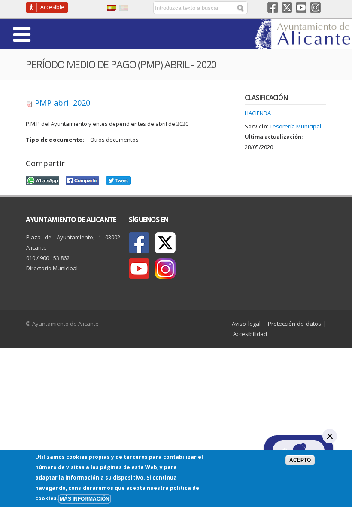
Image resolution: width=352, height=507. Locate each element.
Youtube (301, 7)
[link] (303, 43)
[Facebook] (139, 242)
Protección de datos (295, 323)
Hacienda (258, 113)
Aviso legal (246, 323)
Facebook (272, 7)
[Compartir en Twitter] (118, 179)
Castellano (111, 8)
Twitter (287, 7)
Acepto (300, 460)
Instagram (315, 7)
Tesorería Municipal (295, 126)
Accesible (52, 7)
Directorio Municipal (52, 268)
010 (30, 258)
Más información (84, 498)
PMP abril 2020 (62, 103)
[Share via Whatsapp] (42, 179)
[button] (45, 34)
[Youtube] (139, 268)
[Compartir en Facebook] (82, 179)
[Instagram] (165, 268)
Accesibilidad (250, 334)
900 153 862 (55, 258)
